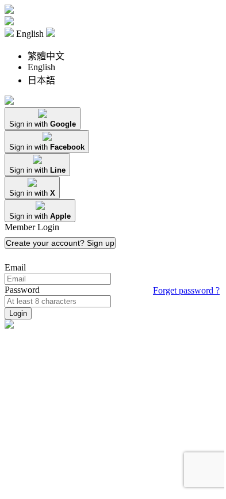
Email (15, 267)
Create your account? (60, 242)
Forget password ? (186, 290)
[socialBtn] (43, 118)
